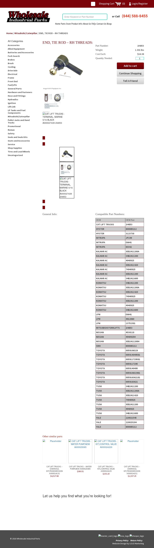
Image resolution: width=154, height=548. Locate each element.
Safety (11, 133)
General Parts (15, 88)
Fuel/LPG (12, 85)
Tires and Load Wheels (19, 151)
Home (57, 23)
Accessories (14, 45)
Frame (11, 77)
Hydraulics (13, 99)
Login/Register (140, 3)
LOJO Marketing (137, 543)
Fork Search (14, 56)
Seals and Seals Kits (18, 137)
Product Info (76, 23)
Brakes (11, 59)
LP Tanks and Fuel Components (16, 111)
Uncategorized (15, 155)
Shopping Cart (112, 3)
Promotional (14, 126)
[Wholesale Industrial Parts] (28, 16)
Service (11, 144)
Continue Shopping (130, 73)
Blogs (109, 23)
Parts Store (66, 23)
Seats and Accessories (19, 140)
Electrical (12, 74)
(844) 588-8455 (135, 15)
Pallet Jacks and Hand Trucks (19, 121)
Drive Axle (12, 70)
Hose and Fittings (17, 95)
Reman (11, 130)
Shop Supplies (15, 148)
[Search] (105, 17)
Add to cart (130, 66)
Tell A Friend (130, 81)
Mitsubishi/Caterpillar (25, 33)
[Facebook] (93, 4)
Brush (11, 63)
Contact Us (101, 23)
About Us (87, 23)
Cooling (11, 67)
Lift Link (11, 106)
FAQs (94, 23)
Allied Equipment (16, 48)
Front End (13, 81)
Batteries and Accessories (21, 52)
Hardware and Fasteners (20, 92)
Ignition (12, 103)
